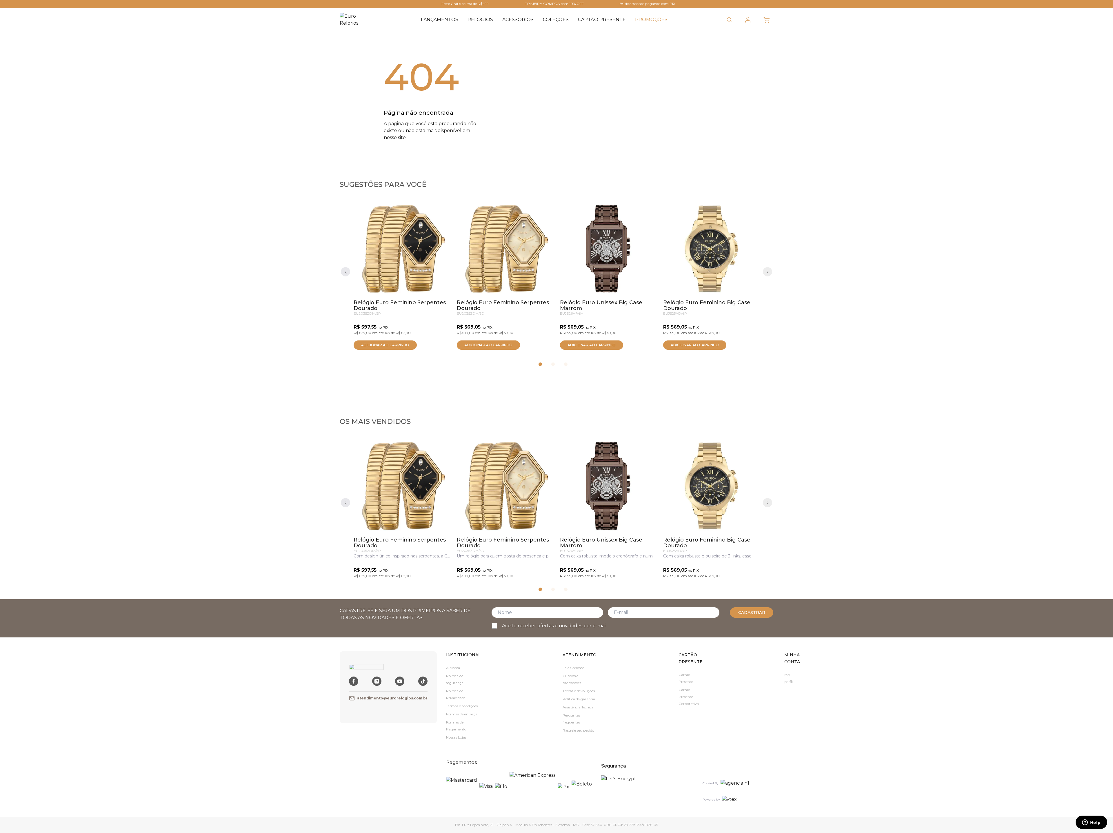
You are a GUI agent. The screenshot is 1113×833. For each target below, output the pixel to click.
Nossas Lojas (456, 737)
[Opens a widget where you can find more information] (1091, 823)
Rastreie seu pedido (578, 730)
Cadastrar (751, 612)
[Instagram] (376, 681)
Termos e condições (462, 706)
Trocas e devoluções (579, 691)
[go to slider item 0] (540, 364)
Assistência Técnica (578, 707)
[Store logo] (353, 20)
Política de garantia (579, 699)
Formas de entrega (461, 714)
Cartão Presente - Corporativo (689, 697)
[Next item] (767, 271)
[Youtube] (399, 681)
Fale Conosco (573, 668)
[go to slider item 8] (566, 364)
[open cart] (766, 20)
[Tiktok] (423, 681)
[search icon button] (729, 20)
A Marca (453, 668)
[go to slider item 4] (553, 364)
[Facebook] (353, 681)
